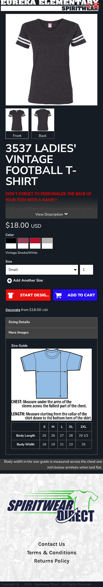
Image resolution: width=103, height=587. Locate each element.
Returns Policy (51, 561)
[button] (88, 5)
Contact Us (51, 544)
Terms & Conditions (51, 553)
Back (43, 135)
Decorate (12, 310)
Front (17, 135)
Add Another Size (28, 280)
